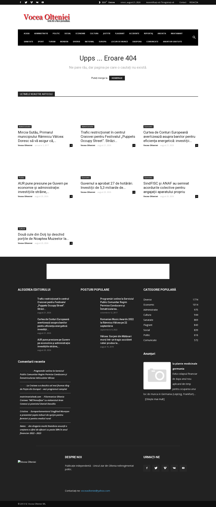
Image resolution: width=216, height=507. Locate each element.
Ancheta (162, 33)
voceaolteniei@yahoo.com (95, 490)
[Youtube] (42, 2)
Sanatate (28, 41)
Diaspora (137, 41)
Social (67, 33)
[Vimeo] (31, 2)
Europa (102, 41)
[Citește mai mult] (155, 399)
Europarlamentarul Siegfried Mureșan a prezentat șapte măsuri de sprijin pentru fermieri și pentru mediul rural (44, 415)
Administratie (41, 33)
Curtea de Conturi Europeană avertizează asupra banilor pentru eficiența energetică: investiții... (169, 136)
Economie (80, 33)
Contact (182, 2)
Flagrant (120, 33)
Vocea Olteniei (25, 145)
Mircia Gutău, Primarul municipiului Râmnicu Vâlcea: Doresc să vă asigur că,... (41, 136)
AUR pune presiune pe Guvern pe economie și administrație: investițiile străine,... (43, 187)
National (89, 41)
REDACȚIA (194, 2)
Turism (52, 41)
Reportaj (148, 33)
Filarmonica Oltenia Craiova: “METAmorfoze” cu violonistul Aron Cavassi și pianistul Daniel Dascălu (42, 400)
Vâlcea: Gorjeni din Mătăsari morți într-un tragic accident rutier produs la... (116, 339)
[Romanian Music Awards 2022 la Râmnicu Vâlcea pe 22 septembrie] (89, 323)
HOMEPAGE (117, 78)
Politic (56, 33)
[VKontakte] (37, 2)
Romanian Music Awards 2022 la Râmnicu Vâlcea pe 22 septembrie (117, 322)
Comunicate (152, 41)
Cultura (94, 33)
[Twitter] (26, 2)
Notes (23, 426)
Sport (41, 41)
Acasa (27, 33)
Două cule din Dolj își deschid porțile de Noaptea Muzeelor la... (43, 236)
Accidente (134, 33)
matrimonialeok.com (30, 396)
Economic (148, 126)
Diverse (76, 41)
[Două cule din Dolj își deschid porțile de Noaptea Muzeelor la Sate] (45, 216)
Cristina (24, 411)
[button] (194, 37)
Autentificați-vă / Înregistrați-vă (160, 2)
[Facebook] (20, 2)
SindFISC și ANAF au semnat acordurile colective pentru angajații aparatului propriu (166, 187)
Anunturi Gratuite (172, 41)
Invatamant (177, 33)
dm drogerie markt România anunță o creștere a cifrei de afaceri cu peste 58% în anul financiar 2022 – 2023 (44, 430)
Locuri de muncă (119, 41)
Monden (64, 41)
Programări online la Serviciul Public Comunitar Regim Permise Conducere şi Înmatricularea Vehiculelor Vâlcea (43, 374)
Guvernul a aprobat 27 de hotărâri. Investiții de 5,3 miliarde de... (107, 185)
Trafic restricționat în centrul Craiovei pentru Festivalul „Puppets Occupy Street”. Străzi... (108, 136)
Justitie (106, 33)
